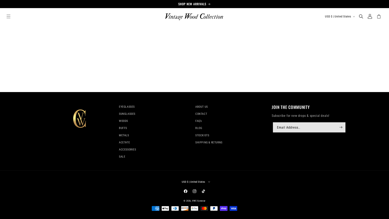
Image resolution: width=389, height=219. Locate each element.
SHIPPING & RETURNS (208, 142)
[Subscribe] (341, 127)
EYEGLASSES (127, 106)
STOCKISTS (202, 135)
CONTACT (201, 113)
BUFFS (123, 128)
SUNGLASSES (127, 113)
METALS (124, 135)
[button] (8, 16)
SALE (122, 156)
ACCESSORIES (127, 149)
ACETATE (124, 142)
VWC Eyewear (198, 201)
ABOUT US (201, 106)
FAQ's (198, 120)
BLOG (198, 128)
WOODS (123, 120)
